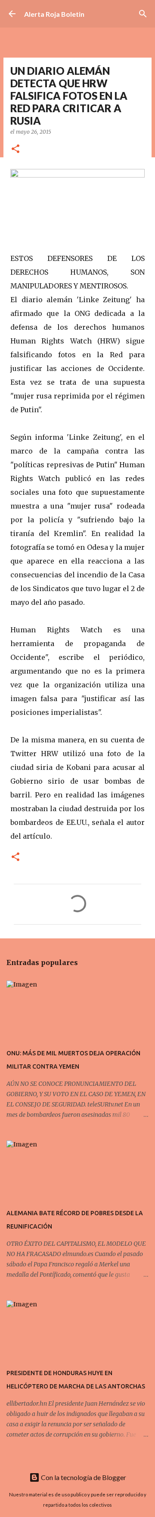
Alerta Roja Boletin (54, 14)
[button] (15, 149)
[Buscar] (143, 13)
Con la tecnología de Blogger (83, 1477)
